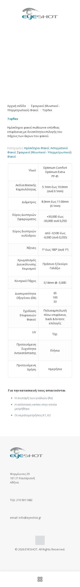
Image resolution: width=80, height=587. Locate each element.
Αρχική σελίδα (16, 106)
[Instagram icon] (40, 555)
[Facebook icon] (35, 555)
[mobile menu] (74, 9)
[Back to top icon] (40, 540)
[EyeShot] (40, 13)
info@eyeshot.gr (30, 518)
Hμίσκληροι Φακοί (36, 148)
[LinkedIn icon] (44, 555)
